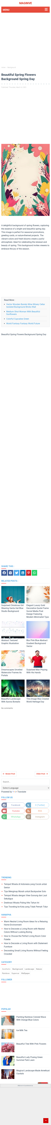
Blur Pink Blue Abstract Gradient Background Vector (36, 643)
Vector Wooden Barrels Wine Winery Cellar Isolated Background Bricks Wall (25, 305)
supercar (15, 973)
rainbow (6, 973)
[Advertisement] (25, 40)
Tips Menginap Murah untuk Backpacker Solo (25, 891)
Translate (21, 792)
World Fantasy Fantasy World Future (23, 323)
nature (39, 969)
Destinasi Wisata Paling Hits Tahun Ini (21, 902)
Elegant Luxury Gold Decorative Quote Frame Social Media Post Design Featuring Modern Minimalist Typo (37, 611)
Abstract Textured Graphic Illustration (10, 641)
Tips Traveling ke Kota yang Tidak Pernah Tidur (26, 906)
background (17, 969)
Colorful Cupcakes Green (17, 319)
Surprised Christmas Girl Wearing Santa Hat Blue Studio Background (12, 608)
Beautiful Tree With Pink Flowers (31, 1044)
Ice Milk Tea (21, 1030)
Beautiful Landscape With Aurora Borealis (10, 700)
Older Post (40, 774)
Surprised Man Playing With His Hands (36, 671)
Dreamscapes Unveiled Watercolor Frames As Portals (11, 672)
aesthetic (6, 969)
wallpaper (25, 973)
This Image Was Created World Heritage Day (37, 700)
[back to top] (45, 1120)
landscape (29, 969)
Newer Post (10, 774)
